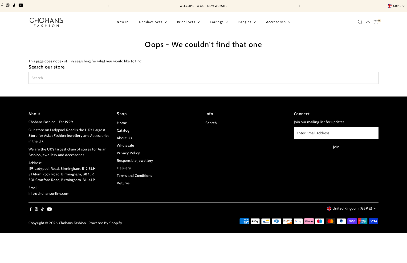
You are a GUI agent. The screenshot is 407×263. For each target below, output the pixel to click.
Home (122, 123)
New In (123, 22)
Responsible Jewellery (135, 160)
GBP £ (397, 6)
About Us (124, 138)
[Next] (299, 6)
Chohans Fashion (72, 223)
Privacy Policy (128, 153)
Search (211, 123)
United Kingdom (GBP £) (353, 208)
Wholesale (125, 145)
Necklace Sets (151, 22)
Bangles (245, 22)
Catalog (123, 130)
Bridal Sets (186, 22)
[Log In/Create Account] (368, 22)
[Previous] (108, 6)
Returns (123, 183)
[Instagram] (8, 6)
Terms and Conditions (134, 176)
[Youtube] (20, 6)
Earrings (217, 22)
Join (336, 147)
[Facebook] (2, 6)
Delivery (124, 168)
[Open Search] (360, 22)
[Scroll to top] (397, 250)
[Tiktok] (14, 6)
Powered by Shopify (105, 223)
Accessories (276, 22)
